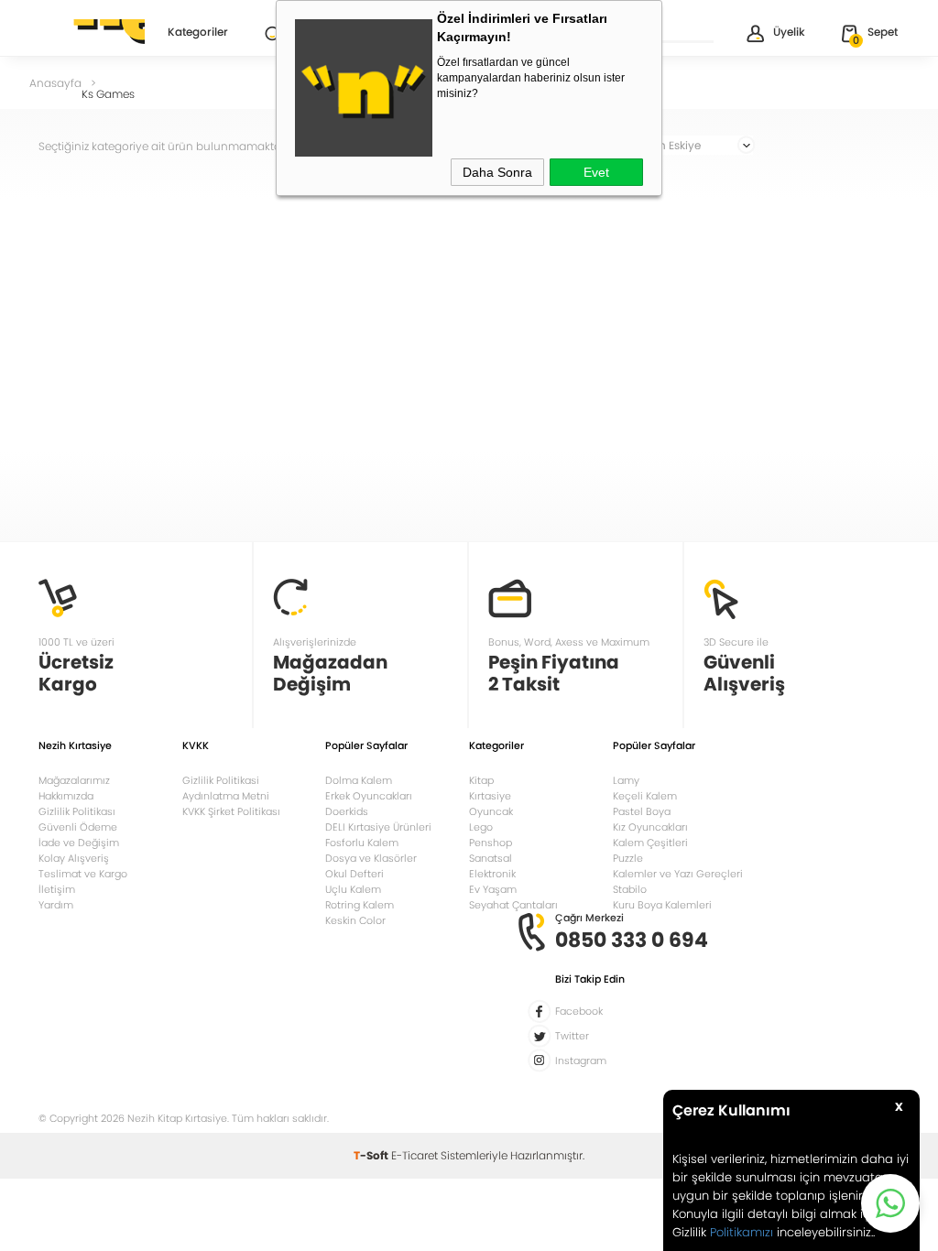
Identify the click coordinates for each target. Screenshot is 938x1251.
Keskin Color (355, 920)
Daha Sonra (497, 172)
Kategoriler (198, 33)
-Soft (372, 1155)
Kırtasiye (490, 796)
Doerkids (346, 811)
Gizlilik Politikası (76, 811)
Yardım (55, 904)
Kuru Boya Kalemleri (662, 904)
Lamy (626, 780)
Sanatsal (490, 858)
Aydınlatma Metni (225, 796)
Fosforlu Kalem (361, 842)
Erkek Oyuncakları (368, 796)
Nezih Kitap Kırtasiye (91, 32)
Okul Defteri (354, 873)
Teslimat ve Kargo (82, 873)
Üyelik (789, 31)
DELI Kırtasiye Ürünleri (378, 827)
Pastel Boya (642, 811)
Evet (596, 172)
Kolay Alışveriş (73, 858)
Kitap (481, 780)
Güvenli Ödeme (77, 827)
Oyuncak (491, 811)
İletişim (56, 889)
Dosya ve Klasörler (371, 858)
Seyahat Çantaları (513, 904)
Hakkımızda (65, 796)
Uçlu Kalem (353, 889)
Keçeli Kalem (645, 796)
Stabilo (630, 889)
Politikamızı (741, 1232)
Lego (481, 827)
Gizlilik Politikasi (220, 780)
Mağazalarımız (74, 780)
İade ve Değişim (78, 842)
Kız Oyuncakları (650, 827)
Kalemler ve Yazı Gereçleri (678, 873)
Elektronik (492, 873)
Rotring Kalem (359, 904)
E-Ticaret (414, 1155)
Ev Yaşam (493, 889)
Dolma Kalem (358, 780)
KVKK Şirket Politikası (231, 811)
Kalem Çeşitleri (650, 842)
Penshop (490, 842)
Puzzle (628, 858)
